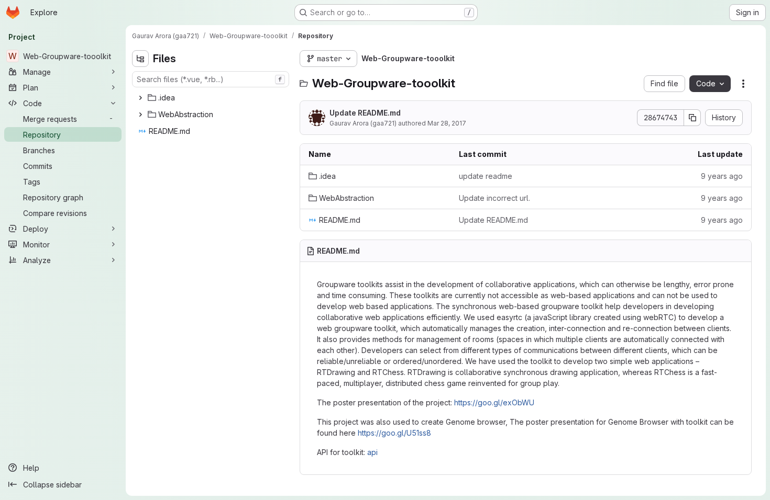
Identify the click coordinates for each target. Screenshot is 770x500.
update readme (485, 176)
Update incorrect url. (494, 198)
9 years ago (722, 176)
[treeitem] (211, 97)
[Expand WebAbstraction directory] (140, 114)
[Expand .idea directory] (140, 98)
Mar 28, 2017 (446, 123)
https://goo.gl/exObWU (494, 402)
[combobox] (210, 79)
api (372, 452)
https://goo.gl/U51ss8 (394, 432)
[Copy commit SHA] (692, 117)
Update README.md (365, 112)
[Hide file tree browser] (140, 58)
